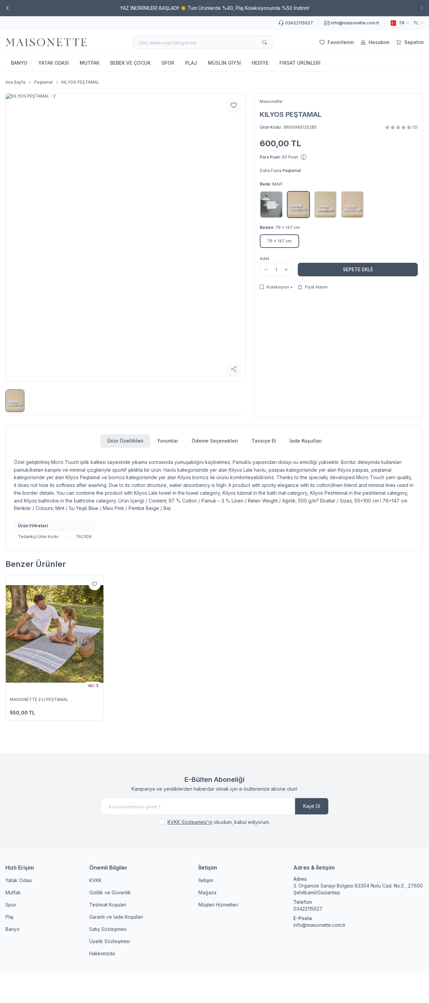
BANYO (19, 63)
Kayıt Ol (311, 806)
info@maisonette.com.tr (319, 925)
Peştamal (43, 82)
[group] (126, 237)
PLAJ (191, 63)
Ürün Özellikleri (125, 441)
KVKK (95, 880)
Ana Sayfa (15, 82)
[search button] (264, 42)
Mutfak (13, 892)
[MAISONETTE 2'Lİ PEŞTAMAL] (54, 633)
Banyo (12, 929)
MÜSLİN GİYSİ (224, 63)
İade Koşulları (306, 441)
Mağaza (207, 892)
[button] (7, 8)
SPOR (167, 63)
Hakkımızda (102, 953)
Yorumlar (167, 441)
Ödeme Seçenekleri (215, 441)
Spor (10, 905)
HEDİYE (260, 63)
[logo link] (46, 42)
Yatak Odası (18, 880)
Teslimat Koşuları (107, 905)
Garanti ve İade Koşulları (116, 917)
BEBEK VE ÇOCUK (130, 63)
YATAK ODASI (53, 63)
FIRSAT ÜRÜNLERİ (299, 63)
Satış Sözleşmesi (107, 929)
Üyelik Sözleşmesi (109, 941)
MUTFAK (89, 63)
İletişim (205, 880)
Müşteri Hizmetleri (218, 905)
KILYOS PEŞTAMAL (80, 82)
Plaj (9, 917)
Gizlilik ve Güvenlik (110, 892)
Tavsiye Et (264, 441)
